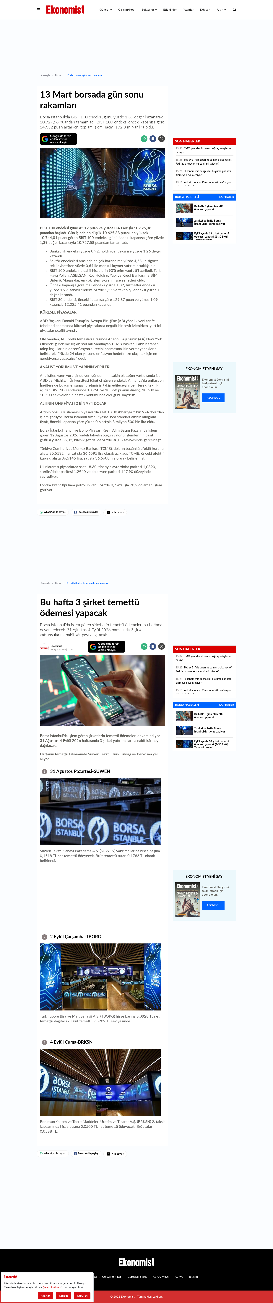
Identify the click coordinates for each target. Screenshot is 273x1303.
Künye (179, 1276)
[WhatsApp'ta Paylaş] (144, 138)
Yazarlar (188, 9)
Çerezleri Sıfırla (137, 1276)
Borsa (58, 75)
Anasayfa (45, 75)
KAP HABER (226, 197)
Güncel (104, 9)
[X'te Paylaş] (161, 138)
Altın (220, 9)
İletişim (193, 1276)
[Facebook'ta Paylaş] (153, 138)
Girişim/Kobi (126, 9)
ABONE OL (213, 398)
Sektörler (148, 9)
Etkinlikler (170, 9)
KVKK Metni (161, 1276)
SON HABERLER (187, 141)
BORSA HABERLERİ (187, 197)
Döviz (204, 9)
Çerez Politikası (112, 1276)
